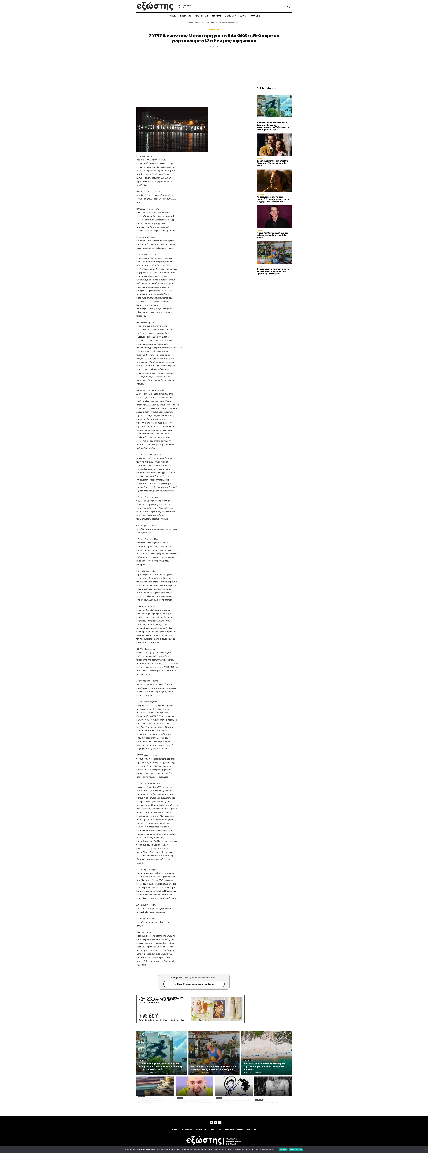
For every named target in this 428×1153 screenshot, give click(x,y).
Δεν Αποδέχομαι (296, 1149)
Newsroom (199, 23)
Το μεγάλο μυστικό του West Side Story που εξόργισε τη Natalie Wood (273, 163)
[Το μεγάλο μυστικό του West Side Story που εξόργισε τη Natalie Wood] (274, 144)
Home (191, 23)
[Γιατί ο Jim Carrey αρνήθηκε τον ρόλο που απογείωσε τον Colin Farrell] (274, 216)
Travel (259, 266)
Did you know (259, 1099)
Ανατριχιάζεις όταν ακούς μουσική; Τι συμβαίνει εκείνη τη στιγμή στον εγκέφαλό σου (273, 199)
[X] (219, 1122)
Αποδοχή (283, 1149)
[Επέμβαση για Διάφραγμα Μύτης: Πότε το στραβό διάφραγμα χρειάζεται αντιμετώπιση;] (195, 1086)
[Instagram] (215, 1122)
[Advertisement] (214, 70)
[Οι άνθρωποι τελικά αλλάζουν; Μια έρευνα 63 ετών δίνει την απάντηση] (234, 1086)
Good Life (260, 194)
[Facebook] (211, 1122)
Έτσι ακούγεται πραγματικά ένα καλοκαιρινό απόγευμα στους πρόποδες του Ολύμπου (273, 271)
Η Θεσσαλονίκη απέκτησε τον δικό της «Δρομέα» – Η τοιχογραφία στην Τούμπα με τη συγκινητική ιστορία (273, 126)
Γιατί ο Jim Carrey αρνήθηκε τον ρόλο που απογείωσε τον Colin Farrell (272, 235)
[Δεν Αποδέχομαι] (425, 1150)
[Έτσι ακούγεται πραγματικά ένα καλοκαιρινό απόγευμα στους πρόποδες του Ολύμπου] (274, 252)
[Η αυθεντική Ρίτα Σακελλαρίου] (273, 1086)
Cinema (260, 158)
